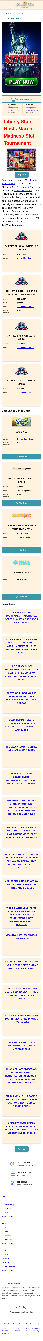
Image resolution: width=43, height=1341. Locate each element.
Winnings (8, 1239)
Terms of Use (17, 1329)
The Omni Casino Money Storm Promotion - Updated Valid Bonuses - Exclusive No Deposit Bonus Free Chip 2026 (21, 807)
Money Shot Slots (23, 190)
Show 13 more (7, 1217)
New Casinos (10, 1228)
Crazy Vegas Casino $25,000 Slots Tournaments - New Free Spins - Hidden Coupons (21, 778)
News (21, 13)
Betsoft (8, 1255)
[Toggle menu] (4, 4)
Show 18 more (7, 1271)
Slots (7, 1232)
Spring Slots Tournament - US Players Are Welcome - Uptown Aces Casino (21, 965)
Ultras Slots (10, 110)
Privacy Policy (26, 1329)
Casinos (5, 1197)
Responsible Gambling (36, 1329)
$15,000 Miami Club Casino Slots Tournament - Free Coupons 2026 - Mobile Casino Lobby (21, 1101)
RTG (7, 1262)
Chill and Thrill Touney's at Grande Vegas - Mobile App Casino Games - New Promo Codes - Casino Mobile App (21, 861)
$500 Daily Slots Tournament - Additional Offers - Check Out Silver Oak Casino (21, 617)
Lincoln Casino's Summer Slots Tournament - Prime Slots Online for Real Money (21, 993)
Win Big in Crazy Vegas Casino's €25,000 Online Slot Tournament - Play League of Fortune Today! (21, 832)
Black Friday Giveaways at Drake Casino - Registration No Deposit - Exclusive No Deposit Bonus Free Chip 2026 (21, 1076)
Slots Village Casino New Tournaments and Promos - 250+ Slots (21, 1018)
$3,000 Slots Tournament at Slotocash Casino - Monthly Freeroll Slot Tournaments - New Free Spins (21, 646)
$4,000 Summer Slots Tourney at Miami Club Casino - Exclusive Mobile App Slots (21, 725)
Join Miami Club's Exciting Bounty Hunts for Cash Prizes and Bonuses (21, 884)
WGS (7, 1201)
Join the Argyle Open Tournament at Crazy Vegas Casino (21, 1045)
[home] (25, 7)
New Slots (9, 1235)
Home (9, 13)
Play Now (21, 175)
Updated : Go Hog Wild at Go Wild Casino (21, 936)
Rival (7, 1212)
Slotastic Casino (23, 537)
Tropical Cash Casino (25, 439)
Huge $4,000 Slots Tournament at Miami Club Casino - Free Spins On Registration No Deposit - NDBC (21, 673)
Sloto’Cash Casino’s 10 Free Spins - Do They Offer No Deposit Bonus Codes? (21, 698)
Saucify (8, 1208)
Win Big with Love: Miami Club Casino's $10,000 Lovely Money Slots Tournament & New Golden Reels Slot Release (21, 916)
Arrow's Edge (10, 1205)
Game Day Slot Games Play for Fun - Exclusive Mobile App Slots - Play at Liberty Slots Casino (21, 1128)
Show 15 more (7, 1244)
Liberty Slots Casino (25, 258)
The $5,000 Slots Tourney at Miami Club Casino (21, 748)
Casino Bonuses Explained (5, 1330)
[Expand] (3, 1254)
